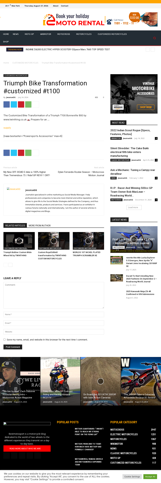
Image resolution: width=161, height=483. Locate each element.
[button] (154, 38)
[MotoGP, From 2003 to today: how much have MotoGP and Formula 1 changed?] (65, 448)
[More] (35, 104)
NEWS (113, 178)
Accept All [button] (150, 476)
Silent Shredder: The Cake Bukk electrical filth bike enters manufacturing (129, 152)
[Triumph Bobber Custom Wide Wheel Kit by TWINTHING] (19, 241)
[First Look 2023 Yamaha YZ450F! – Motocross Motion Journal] (134, 239)
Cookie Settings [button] (132, 476)
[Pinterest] (21, 104)
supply (7, 127)
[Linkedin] (14, 455)
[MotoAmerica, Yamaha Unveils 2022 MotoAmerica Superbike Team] (65, 463)
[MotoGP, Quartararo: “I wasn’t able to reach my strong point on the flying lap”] (65, 432)
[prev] (148, 50)
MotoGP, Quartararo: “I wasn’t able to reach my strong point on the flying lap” (89, 432)
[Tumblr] (22, 455)
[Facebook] (145, 6)
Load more (133, 207)
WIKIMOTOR (116, 138)
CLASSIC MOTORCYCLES (120, 160)
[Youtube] (156, 6)
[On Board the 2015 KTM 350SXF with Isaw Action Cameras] (101, 381)
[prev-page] (5, 265)
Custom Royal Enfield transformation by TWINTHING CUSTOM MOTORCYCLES (52, 255)
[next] (153, 50)
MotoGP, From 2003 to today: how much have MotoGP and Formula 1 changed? (88, 447)
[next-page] (10, 265)
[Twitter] (152, 6)
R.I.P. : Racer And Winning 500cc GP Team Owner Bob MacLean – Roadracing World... (131, 191)
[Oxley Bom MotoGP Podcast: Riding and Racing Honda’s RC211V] (60, 381)
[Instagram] (149, 6)
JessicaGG (11, 97)
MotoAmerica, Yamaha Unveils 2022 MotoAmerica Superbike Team (89, 462)
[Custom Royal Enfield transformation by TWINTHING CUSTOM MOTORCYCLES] (53, 241)
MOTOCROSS (116, 200)
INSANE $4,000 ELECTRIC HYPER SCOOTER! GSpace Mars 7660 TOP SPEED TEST (68, 49)
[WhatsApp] (28, 104)
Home (6, 62)
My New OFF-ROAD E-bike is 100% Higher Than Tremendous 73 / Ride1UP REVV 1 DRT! (26, 174)
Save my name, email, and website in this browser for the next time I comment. (47, 339)
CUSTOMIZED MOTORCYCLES (25, 62)
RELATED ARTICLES (15, 225)
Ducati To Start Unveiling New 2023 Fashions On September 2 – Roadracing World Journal (141, 279)
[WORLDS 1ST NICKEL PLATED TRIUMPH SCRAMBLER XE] (88, 241)
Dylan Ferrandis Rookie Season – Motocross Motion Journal (81, 174)
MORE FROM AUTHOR (40, 225)
